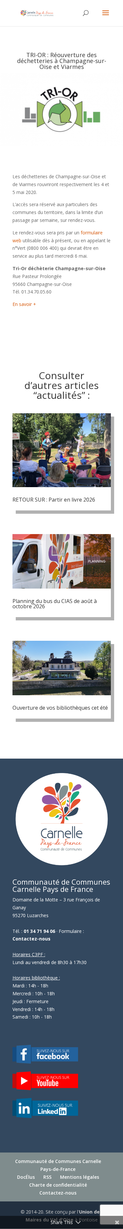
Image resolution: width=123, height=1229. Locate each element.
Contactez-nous (31, 939)
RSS (47, 1177)
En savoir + (24, 304)
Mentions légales (79, 1177)
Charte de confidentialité (58, 1185)
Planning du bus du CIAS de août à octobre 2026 (54, 603)
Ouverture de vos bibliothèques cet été (60, 707)
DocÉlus (26, 1177)
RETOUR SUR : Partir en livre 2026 (53, 499)
